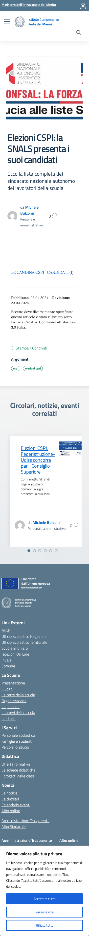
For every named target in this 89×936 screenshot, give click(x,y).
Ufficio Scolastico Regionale (23, 636)
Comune (8, 666)
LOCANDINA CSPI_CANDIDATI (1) (42, 272)
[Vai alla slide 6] (56, 550)
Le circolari (10, 799)
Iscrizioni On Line (15, 654)
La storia (8, 718)
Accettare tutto (44, 898)
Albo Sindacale (13, 826)
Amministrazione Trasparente (25, 821)
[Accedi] (83, 5)
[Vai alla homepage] (20, 21)
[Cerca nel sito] (79, 33)
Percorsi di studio (15, 747)
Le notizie (9, 793)
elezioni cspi (33, 368)
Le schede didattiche (18, 770)
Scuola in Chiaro (14, 648)
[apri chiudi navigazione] (7, 22)
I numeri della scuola (18, 713)
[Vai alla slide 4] (45, 550)
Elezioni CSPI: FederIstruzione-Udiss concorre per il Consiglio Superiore (38, 460)
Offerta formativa (15, 764)
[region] (44, 891)
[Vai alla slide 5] (50, 550)
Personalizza (44, 912)
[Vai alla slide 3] (39, 550)
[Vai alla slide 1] (28, 550)
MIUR (6, 630)
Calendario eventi (15, 805)
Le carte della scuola (18, 695)
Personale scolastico (18, 735)
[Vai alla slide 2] (34, 550)
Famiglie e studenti (16, 741)
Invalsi (6, 660)
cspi (15, 368)
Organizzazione (13, 701)
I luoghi (7, 689)
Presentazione (13, 683)
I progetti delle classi (18, 776)
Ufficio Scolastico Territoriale (24, 642)
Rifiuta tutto (44, 925)
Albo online (10, 811)
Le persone (10, 707)
